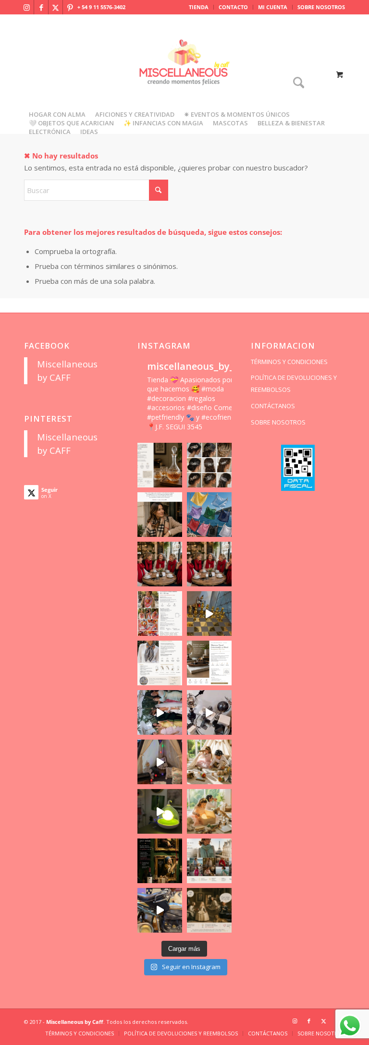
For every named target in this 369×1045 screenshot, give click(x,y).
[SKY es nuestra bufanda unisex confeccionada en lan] (159, 564)
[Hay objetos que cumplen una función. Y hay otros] (209, 712)
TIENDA (199, 7)
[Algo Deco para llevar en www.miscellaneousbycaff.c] (209, 613)
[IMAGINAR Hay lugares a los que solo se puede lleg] (209, 762)
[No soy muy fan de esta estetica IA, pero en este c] (159, 465)
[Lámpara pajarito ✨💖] (159, 811)
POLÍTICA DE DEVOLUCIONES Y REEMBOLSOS (294, 383)
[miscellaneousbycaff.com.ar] (184, 74)
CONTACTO (233, 7)
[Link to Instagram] (27, 7)
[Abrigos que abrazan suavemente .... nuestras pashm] (209, 860)
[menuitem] (199, 7)
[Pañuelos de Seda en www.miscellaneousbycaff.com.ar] (159, 613)
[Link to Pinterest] (70, 7)
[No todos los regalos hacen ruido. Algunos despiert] (209, 811)
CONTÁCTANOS (273, 405)
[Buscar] (296, 83)
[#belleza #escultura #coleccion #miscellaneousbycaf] (159, 910)
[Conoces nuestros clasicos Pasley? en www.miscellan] (209, 514)
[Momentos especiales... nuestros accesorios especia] (159, 712)
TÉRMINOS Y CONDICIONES (289, 361)
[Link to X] (55, 7)
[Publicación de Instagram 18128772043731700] (209, 663)
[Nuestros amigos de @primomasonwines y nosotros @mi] (159, 860)
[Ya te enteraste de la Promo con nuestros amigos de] (209, 910)
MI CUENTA (272, 7)
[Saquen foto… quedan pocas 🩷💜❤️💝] (159, 762)
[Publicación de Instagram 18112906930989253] (159, 514)
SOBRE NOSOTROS (321, 7)
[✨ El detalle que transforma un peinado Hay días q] (209, 465)
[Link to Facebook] (41, 7)
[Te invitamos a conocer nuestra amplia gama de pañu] (159, 663)
